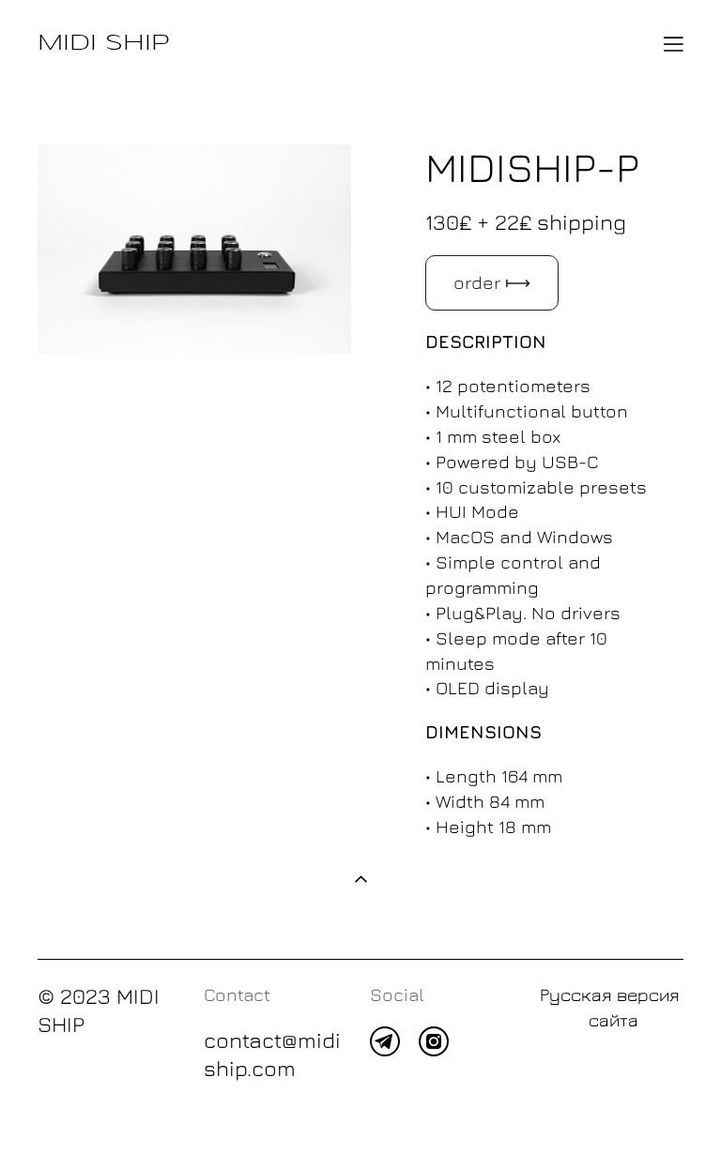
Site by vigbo (74, 1125)
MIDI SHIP (104, 43)
